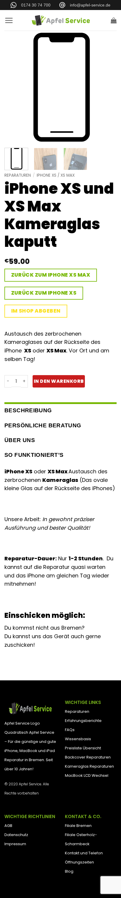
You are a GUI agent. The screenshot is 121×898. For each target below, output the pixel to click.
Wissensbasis (78, 739)
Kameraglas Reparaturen (89, 766)
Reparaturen (17, 175)
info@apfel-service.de (87, 5)
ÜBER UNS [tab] (19, 440)
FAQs (70, 730)
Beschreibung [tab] (28, 410)
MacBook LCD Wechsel (86, 775)
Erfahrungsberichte (83, 720)
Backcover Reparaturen (88, 757)
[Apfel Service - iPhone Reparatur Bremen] (60, 20)
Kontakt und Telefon (84, 853)
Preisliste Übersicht (83, 748)
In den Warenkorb (59, 381)
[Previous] (14, 87)
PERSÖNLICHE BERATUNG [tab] (42, 425)
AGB (8, 825)
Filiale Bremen (78, 825)
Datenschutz (16, 835)
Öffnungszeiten (79, 862)
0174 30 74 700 (33, 5)
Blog (69, 871)
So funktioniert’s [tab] (33, 455)
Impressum (15, 844)
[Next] (107, 87)
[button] (8, 20)
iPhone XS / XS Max (56, 175)
